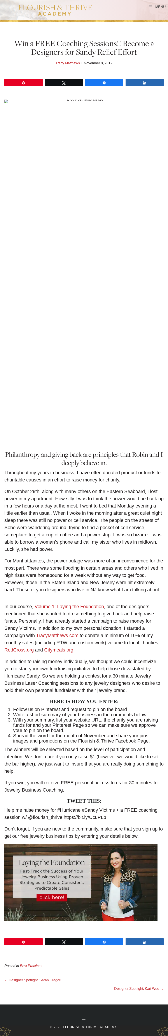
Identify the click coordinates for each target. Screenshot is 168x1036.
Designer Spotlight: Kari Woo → (139, 988)
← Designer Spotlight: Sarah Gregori (32, 980)
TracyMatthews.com (57, 635)
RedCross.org (19, 650)
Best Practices (31, 966)
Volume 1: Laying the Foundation (69, 606)
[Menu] (84, 1019)
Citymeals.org (58, 650)
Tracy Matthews (68, 63)
